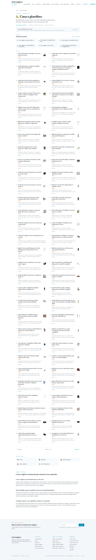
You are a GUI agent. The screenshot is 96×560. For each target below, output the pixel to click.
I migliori (72, 4)
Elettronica (38, 4)
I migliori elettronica (56, 542)
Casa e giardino (27, 4)
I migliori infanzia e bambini (57, 544)
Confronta (85, 4)
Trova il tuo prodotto (74, 540)
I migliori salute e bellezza (57, 546)
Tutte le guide (72, 539)
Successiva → (77, 449)
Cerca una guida (73, 544)
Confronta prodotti (74, 542)
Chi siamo (72, 548)
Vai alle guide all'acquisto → (22, 25)
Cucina (33, 4)
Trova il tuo (78, 4)
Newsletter (93, 4)
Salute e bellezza (55, 4)
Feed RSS (72, 549)
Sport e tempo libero (64, 4)
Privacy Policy (77, 555)
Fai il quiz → (75, 29)
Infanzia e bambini (46, 4)
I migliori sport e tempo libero (58, 548)
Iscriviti (81, 525)
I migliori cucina (55, 540)
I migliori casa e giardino (57, 539)
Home (17, 10)
